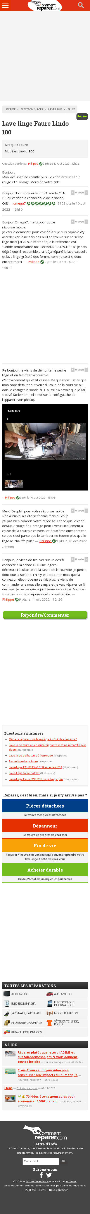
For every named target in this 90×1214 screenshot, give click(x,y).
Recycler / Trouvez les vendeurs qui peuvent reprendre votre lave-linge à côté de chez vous (45, 857)
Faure (23, 144)
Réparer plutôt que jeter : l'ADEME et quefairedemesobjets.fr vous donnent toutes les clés (48, 1057)
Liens (8, 1088)
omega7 (20, 203)
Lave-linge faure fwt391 (24, 773)
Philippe (33, 164)
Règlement (79, 1186)
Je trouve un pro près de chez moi (45, 835)
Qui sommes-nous (37, 1181)
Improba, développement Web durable (40, 1183)
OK (63, 1161)
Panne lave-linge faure (23, 761)
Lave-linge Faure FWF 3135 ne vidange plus (36, 779)
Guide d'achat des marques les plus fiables (45, 879)
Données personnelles (58, 1186)
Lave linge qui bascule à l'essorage (31, 755)
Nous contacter (58, 1190)
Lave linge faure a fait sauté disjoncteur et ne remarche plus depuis (47, 747)
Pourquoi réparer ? (29, 1079)
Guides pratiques (54, 1062)
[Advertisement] (45, 56)
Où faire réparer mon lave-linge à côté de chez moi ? (43, 739)
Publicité (30, 1190)
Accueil (45, 5)
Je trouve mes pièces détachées (45, 815)
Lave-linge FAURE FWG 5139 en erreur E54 (35, 767)
